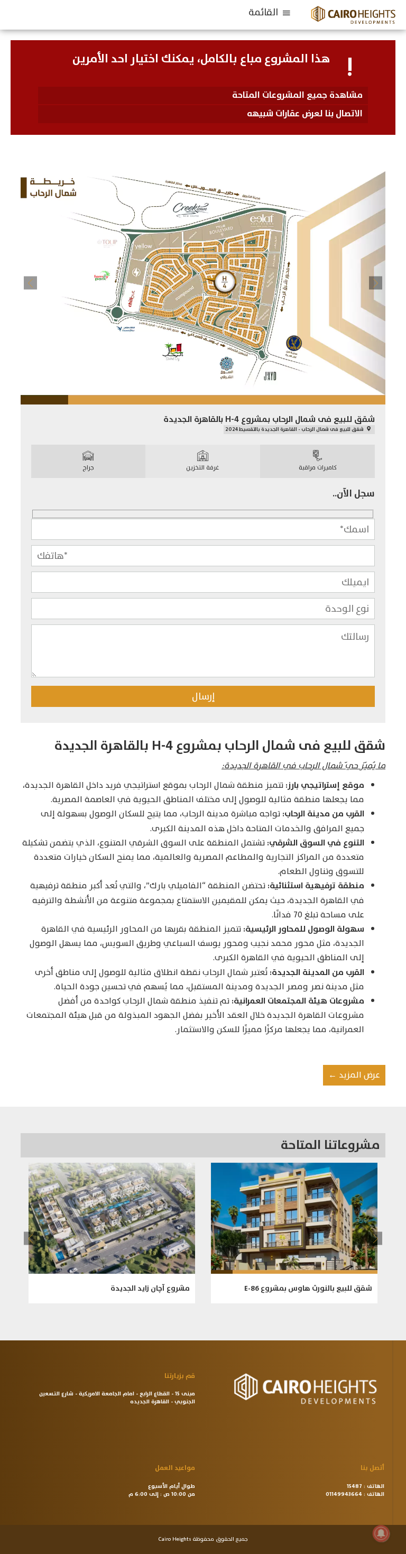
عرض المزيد (354, 1075)
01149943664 (344, 1494)
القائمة (263, 12)
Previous (30, 282)
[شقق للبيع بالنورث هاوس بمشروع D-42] (112, 1218)
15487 (354, 1487)
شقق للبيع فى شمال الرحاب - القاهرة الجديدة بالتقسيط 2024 (295, 429)
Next (375, 282)
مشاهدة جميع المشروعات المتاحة (297, 95)
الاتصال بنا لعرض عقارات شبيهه (305, 113)
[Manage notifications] (381, 1533)
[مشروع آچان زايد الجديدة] (294, 1218)
